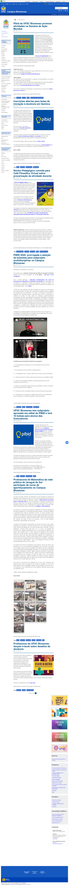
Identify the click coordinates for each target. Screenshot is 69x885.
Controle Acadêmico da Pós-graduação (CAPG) (58, 773)
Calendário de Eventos (4, 51)
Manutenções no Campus (57, 819)
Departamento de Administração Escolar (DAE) (58, 788)
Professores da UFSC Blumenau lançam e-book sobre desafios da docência (31, 646)
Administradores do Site (63, 14)
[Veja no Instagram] (65, 10)
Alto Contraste (57, 4)
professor (38, 640)
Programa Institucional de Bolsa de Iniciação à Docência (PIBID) (44, 429)
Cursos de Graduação (6, 83)
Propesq (3, 110)
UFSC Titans (3, 156)
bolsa (17, 167)
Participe (41, 1)
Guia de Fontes (4, 125)
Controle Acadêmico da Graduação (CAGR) (59, 770)
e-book (24, 690)
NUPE (37, 251)
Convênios (54, 806)
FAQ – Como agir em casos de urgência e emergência (58, 815)
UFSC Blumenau (44, 251)
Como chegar (4, 64)
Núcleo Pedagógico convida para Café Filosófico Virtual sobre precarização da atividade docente (32, 173)
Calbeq (2, 168)
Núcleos (3, 53)
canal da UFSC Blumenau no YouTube (30, 85)
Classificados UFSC (56, 822)
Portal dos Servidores (56, 800)
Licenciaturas (30, 690)
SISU (2, 138)
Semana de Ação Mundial (42, 56)
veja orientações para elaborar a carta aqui (30, 136)
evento (24, 97)
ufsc (43, 640)
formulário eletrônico (24, 128)
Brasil (4, 1)
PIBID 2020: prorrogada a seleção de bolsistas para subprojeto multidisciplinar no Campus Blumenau (32, 259)
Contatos (3, 66)
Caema (2, 163)
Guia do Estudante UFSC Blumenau (59, 768)
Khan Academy (46, 506)
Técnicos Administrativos (58, 843)
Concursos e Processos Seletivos (5, 143)
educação (32, 251)
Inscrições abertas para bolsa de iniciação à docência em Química (31, 102)
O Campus (3, 45)
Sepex (2, 123)
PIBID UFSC (36, 167)
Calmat (2, 167)
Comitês (3, 55)
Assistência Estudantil (56, 777)
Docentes (54, 842)
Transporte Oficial (55, 801)
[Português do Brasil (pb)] (44, 4)
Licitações (3, 59)
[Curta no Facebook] (59, 10)
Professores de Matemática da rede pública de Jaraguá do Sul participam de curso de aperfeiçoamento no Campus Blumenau (33, 485)
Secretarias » (4, 88)
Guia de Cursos (4, 36)
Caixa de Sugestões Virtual (57, 817)
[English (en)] (45, 4)
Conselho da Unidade (6, 77)
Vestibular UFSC (4, 136)
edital (29, 286)
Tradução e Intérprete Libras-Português (58, 804)
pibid (28, 97)
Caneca (2, 165)
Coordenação (4, 99)
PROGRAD (54, 790)
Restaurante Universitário (57, 781)
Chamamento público (6, 60)
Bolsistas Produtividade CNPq (5, 106)
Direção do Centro (5, 78)
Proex (2, 128)
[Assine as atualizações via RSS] (67, 10)
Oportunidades (4, 112)
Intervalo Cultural (4, 170)
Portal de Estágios (55, 775)
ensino (33, 640)
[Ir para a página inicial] (15, 20)
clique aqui (32, 682)
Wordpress (24, 883)
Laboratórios (4, 104)
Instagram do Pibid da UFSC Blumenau (30, 74)
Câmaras (3, 57)
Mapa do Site (64, 4)
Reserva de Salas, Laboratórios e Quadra (59, 759)
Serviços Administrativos (57, 820)
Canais (63, 1)
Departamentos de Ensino (5, 81)
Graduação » (4, 31)
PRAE (53, 792)
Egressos (3, 90)
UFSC (2, 34)
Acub (2, 154)
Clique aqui (55, 838)
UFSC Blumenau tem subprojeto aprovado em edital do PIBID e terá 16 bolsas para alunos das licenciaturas (32, 414)
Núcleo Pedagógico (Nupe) (21, 182)
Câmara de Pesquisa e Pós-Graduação (5, 102)
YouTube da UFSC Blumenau (25, 200)
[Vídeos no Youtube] (63, 10)
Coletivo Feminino (5, 158)
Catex (2, 161)
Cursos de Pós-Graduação (4, 86)
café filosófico (19, 251)
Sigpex (2, 127)
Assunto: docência (21, 19)
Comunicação (4, 49)
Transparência (4, 62)
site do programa (46, 144)
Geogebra (38, 506)
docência (18, 97)
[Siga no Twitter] (61, 10)
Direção (3, 47)
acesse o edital (41, 141)
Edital (23, 407)
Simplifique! (27, 1)
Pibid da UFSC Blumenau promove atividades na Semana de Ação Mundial (32, 26)
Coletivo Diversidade (5, 160)
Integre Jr (3, 153)
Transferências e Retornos (4, 140)
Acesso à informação (50, 1)
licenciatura (29, 167)
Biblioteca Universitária (57, 782)
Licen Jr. (2, 172)
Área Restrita (54, 14)
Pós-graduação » (4, 33)
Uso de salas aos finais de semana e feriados (59, 785)
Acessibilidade (50, 4)
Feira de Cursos (4, 121)
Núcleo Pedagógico (56, 779)
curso (17, 640)
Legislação (58, 1)
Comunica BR (35, 1)
